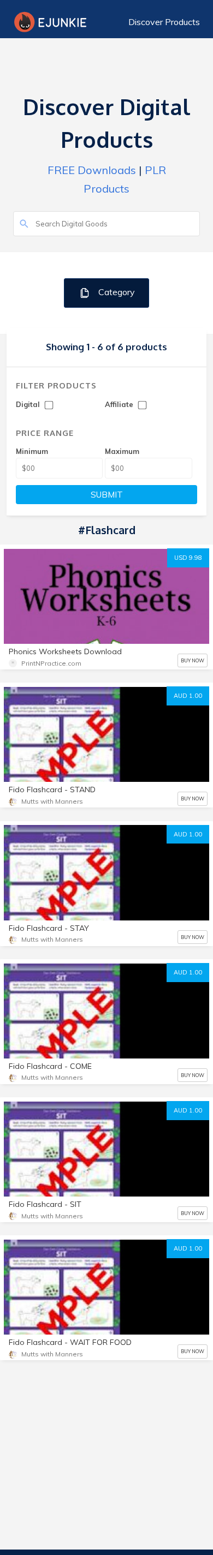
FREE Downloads (92, 170)
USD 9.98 (188, 557)
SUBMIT (107, 494)
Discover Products (164, 21)
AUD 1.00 (188, 695)
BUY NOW (192, 660)
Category (115, 291)
